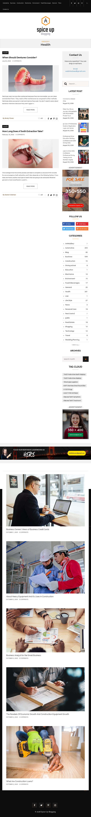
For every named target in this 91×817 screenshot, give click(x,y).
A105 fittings (68, 389)
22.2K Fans (83, 229)
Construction (20, 3)
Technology (76, 331)
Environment (35, 3)
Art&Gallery (76, 243)
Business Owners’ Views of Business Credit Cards (27, 529)
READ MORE (30, 110)
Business (13, 3)
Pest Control (76, 313)
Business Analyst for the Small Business (23, 655)
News (76, 305)
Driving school (76, 265)
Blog (76, 252)
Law (76, 296)
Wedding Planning (76, 340)
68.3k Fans (69, 229)
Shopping (76, 327)
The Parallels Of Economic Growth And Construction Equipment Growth (37, 714)
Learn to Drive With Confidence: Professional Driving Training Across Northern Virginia (69, 155)
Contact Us (6, 9)
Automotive (6, 3)
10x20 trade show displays (72, 378)
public (76, 318)
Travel (76, 335)
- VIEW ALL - (75, 345)
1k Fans (68, 224)
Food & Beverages (46, 3)
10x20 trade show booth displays (74, 374)
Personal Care (76, 309)
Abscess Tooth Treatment (72, 400)
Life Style (76, 300)
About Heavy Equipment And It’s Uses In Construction (29, 596)
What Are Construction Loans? (19, 781)
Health (5, 53)
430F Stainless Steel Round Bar (75, 386)
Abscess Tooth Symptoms (72, 397)
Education (76, 270)
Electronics (28, 3)
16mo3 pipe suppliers (71, 382)
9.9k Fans (82, 224)
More (59, 3)
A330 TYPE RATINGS (71, 393)
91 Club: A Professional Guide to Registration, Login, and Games (70, 126)
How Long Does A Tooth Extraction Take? (22, 131)
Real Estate (76, 322)
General (54, 3)
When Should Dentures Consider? (19, 57)
